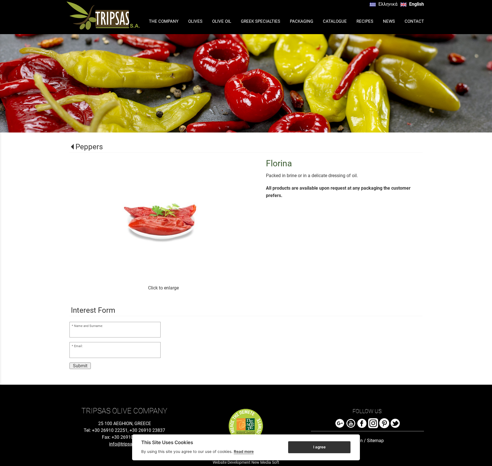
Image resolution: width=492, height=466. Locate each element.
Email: (78, 346)
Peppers (89, 146)
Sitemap (375, 440)
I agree (319, 447)
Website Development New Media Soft (246, 462)
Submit (80, 365)
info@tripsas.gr (124, 444)
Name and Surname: (88, 326)
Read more (244, 451)
